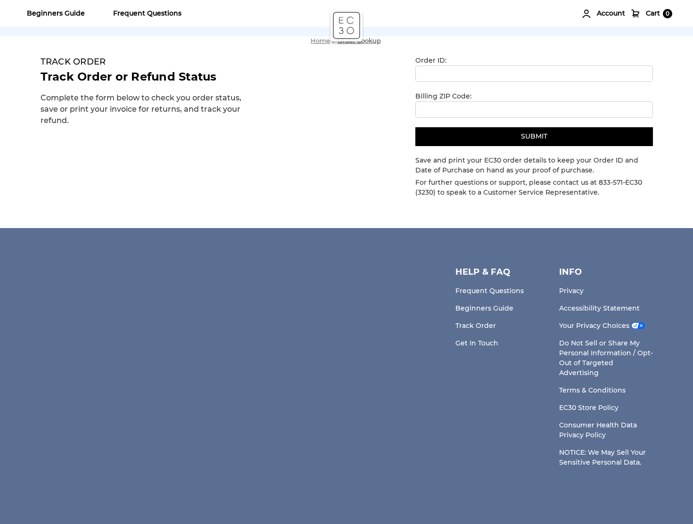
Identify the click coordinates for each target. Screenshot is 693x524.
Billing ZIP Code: (443, 96)
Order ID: (430, 60)
